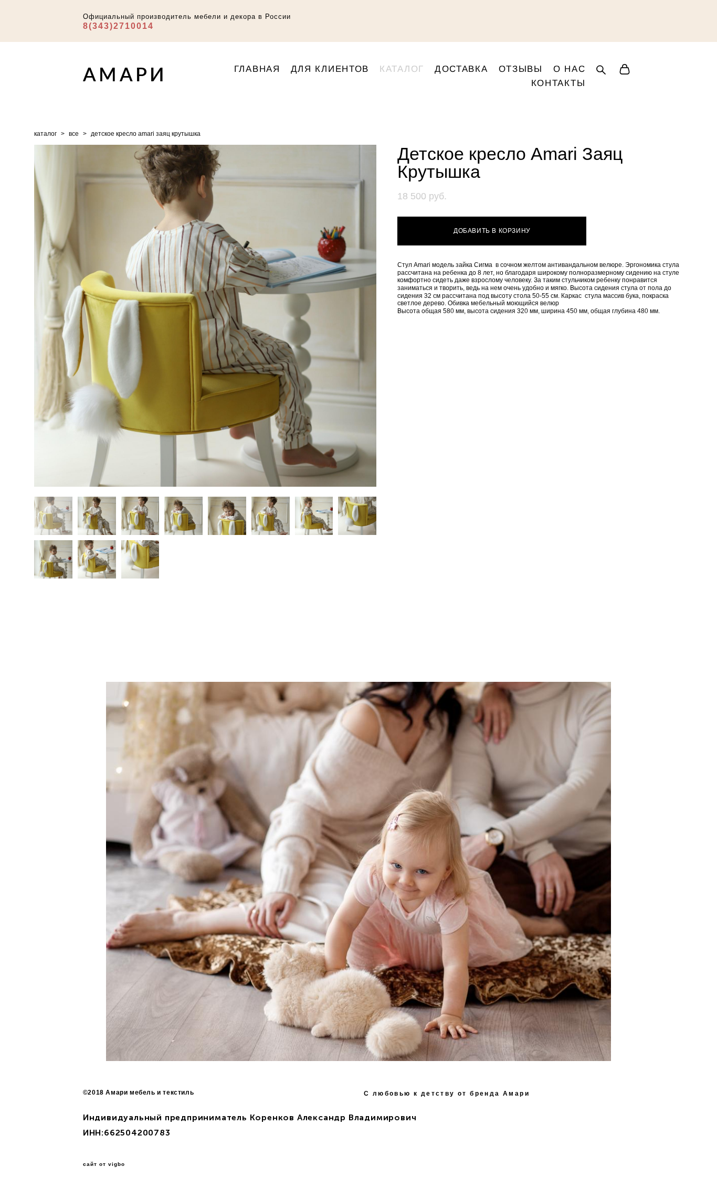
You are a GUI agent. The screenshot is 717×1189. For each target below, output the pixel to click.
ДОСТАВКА (461, 69)
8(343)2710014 (118, 26)
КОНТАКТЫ (558, 83)
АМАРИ (125, 74)
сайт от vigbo (104, 1164)
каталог (45, 133)
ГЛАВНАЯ (257, 69)
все (74, 133)
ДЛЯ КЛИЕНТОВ (330, 69)
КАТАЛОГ (401, 69)
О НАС (569, 69)
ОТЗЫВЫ (521, 69)
